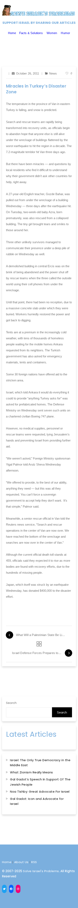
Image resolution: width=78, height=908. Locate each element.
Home (12, 33)
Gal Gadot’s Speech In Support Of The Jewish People (40, 782)
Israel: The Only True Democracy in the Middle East (40, 762)
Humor (65, 33)
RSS (34, 862)
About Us (21, 862)
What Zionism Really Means (31, 772)
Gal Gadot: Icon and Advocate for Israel (37, 801)
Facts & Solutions (31, 33)
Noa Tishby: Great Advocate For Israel (40, 791)
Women (52, 33)
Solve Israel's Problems (41, 871)
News (53, 73)
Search (11, 703)
